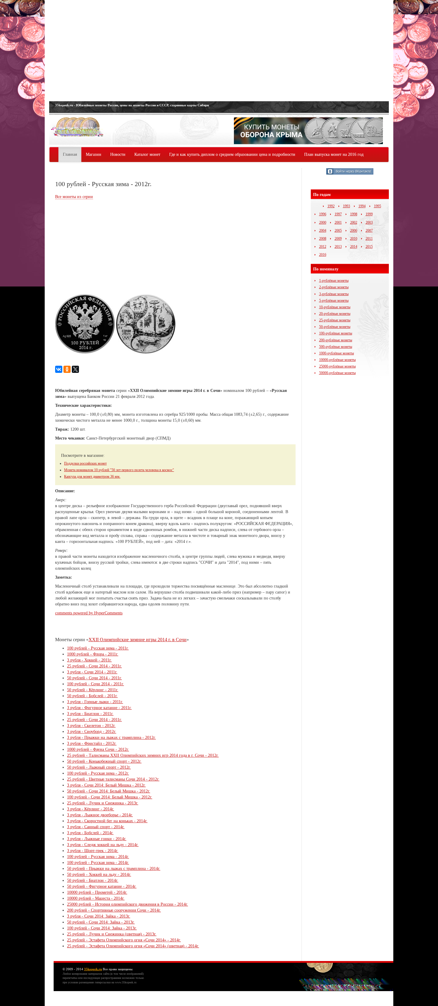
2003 (369, 222)
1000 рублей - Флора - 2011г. (92, 654)
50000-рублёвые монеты (337, 373)
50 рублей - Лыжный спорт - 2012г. (99, 767)
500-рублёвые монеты (335, 347)
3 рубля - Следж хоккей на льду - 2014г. (103, 845)
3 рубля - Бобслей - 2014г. (90, 833)
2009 (338, 238)
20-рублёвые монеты (334, 314)
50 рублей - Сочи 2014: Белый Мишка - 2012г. (108, 791)
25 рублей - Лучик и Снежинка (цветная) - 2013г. (111, 934)
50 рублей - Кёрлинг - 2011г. (92, 690)
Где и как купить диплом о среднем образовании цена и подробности (232, 154)
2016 (322, 255)
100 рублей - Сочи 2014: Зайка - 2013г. (102, 928)
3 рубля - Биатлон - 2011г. (90, 713)
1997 (338, 214)
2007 (369, 230)
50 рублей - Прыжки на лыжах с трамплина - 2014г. (113, 868)
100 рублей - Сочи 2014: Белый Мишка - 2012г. (109, 797)
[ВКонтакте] (58, 369)
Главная (70, 154)
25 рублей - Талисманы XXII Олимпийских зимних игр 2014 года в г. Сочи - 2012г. (143, 755)
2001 (338, 222)
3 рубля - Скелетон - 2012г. (91, 725)
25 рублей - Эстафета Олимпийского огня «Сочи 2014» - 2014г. (124, 940)
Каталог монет (147, 154)
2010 (353, 238)
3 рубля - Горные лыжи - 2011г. (95, 702)
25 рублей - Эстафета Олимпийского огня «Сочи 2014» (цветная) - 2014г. (133, 946)
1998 (353, 214)
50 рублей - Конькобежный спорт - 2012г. (104, 761)
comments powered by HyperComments (88, 613)
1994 (362, 206)
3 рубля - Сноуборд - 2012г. (91, 731)
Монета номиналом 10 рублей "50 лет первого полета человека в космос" (119, 470)
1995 (377, 206)
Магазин (93, 154)
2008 (322, 238)
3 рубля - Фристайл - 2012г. (92, 743)
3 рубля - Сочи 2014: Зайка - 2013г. (98, 916)
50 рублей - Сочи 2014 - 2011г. (94, 678)
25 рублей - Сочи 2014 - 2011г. (94, 666)
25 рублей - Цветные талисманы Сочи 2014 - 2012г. (113, 779)
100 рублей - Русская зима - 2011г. (98, 648)
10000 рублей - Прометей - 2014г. (97, 892)
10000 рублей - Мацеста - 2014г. (96, 898)
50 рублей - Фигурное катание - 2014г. (101, 886)
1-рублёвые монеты (334, 280)
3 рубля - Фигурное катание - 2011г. (99, 708)
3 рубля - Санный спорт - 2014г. (96, 827)
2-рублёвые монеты (334, 287)
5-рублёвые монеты (334, 300)
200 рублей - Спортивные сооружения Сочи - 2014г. (114, 910)
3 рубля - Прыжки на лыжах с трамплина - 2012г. (111, 737)
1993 (346, 206)
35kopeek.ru (93, 969)
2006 (353, 230)
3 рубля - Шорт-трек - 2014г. (92, 850)
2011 (369, 238)
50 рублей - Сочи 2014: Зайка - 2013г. (101, 922)
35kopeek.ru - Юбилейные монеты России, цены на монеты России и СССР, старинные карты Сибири (132, 105)
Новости (117, 154)
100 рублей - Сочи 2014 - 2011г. (95, 684)
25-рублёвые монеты (334, 320)
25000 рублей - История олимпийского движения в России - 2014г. (127, 904)
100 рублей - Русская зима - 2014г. (98, 856)
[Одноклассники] (67, 369)
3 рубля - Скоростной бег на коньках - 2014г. (107, 821)
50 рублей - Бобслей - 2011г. (92, 696)
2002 (353, 222)
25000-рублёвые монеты (337, 366)
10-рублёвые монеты (334, 307)
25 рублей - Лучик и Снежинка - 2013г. (102, 803)
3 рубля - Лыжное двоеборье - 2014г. (100, 815)
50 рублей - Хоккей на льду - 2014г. (99, 874)
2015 (369, 247)
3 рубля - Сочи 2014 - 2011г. (92, 672)
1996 (322, 214)
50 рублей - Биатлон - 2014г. (92, 880)
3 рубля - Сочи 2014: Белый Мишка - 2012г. (106, 785)
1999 (369, 214)
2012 (322, 247)
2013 (338, 247)
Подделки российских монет (85, 463)
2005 (338, 230)
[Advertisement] (219, 50)
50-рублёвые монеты (334, 327)
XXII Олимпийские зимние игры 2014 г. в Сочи (137, 639)
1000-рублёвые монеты (336, 353)
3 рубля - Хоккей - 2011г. (89, 660)
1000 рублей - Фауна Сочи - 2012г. (98, 749)
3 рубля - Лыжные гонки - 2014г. (96, 839)
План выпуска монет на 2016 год (334, 154)
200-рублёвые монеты (335, 340)
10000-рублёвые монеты (337, 360)
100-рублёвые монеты (335, 333)
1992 (331, 206)
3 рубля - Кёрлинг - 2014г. (90, 809)
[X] (75, 369)
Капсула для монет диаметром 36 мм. (92, 476)
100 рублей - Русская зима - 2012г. (98, 773)
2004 (322, 230)
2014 (353, 247)
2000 (322, 222)
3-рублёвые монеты (334, 294)
